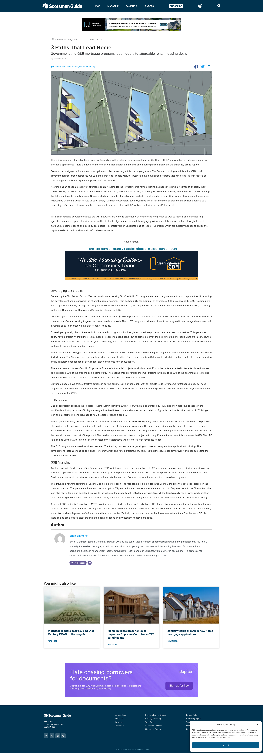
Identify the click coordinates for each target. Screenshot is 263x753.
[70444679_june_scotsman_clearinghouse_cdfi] (131, 279)
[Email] (90, 563)
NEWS (97, 6)
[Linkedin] (57, 735)
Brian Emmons (78, 535)
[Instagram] (63, 735)
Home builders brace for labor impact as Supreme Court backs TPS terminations (131, 634)
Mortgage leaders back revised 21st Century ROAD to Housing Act (71, 632)
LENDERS (149, 6)
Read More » (53, 641)
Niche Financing (87, 66)
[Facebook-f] (46, 735)
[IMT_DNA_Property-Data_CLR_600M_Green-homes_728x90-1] (131, 29)
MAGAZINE (113, 6)
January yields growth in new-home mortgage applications (190, 632)
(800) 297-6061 (50, 727)
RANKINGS (131, 6)
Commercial (59, 66)
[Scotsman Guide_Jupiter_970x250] (131, 696)
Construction (72, 66)
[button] (196, 66)
